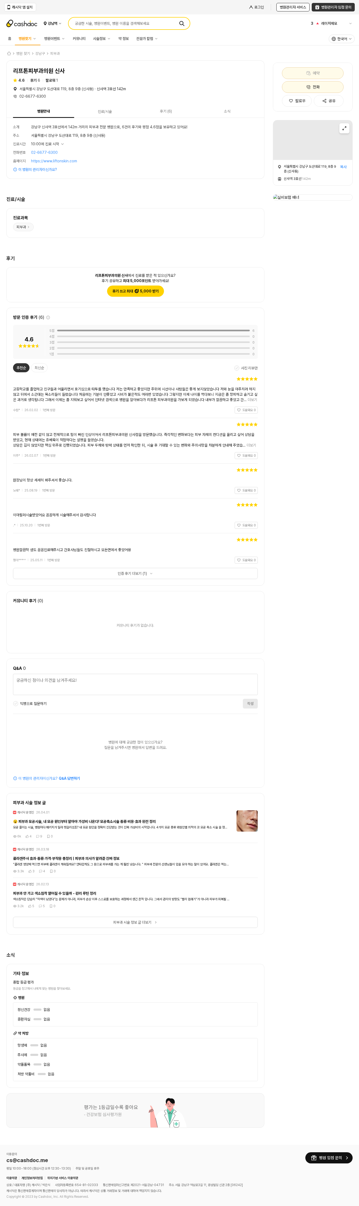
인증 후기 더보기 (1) (132, 573)
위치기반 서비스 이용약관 (62, 1178)
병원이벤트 (52, 38)
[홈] (9, 53)
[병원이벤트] (64, 38)
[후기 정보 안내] (48, 317)
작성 (250, 703)
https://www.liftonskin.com (54, 161)
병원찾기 (25, 38)
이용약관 (11, 1178)
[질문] (135, 685)
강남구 (40, 53)
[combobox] (342, 39)
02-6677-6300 (44, 152)
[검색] (182, 23)
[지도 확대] (344, 128)
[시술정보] (110, 38)
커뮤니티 (79, 38)
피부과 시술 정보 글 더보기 (132, 922)
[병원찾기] (35, 38)
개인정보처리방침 (32, 1178)
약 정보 (124, 38)
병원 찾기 (23, 53)
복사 (343, 167)
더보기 (252, 400)
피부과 (55, 53)
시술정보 (99, 38)
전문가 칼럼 (144, 38)
